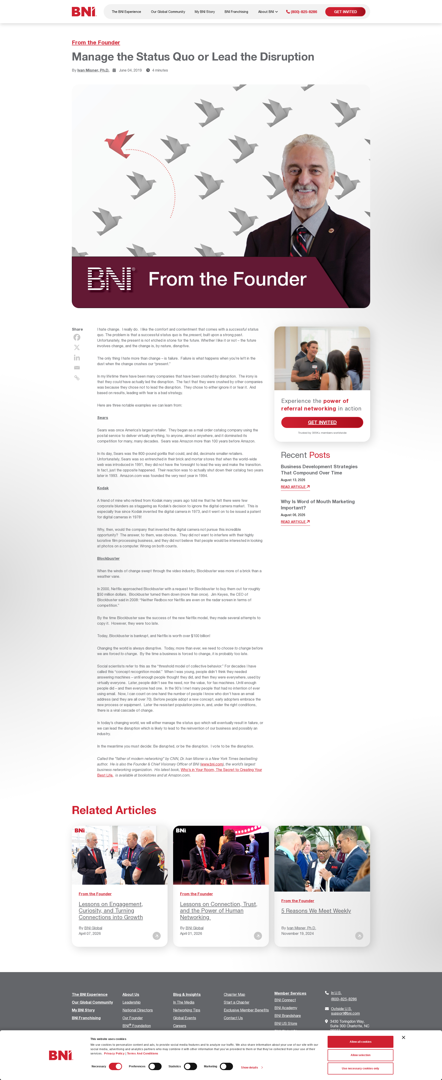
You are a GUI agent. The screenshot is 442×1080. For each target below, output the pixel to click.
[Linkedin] (76, 357)
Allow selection (360, 1055)
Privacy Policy (114, 1053)
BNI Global (93, 928)
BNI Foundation (136, 1025)
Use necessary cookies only (360, 1068)
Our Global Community (168, 12)
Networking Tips (186, 1010)
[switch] (155, 1066)
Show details (249, 1067)
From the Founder (96, 42)
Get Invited (345, 11)
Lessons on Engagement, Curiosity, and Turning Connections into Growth (111, 911)
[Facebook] (76, 337)
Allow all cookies (361, 1041)
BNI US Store (285, 1023)
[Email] (76, 367)
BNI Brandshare (287, 1015)
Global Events (184, 1018)
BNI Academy (285, 1007)
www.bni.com (212, 764)
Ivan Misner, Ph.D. (93, 70)
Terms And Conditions (142, 1053)
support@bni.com (345, 1010)
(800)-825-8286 (303, 11)
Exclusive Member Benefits (246, 1010)
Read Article (293, 487)
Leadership (131, 1002)
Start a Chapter (236, 1002)
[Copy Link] (76, 377)
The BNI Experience (126, 12)
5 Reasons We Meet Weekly (316, 910)
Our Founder (132, 1018)
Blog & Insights (187, 994)
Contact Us (233, 1018)
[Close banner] (403, 1037)
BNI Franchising (236, 12)
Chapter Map (234, 994)
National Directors (137, 1010)
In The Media (183, 1002)
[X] (76, 347)
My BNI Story (205, 12)
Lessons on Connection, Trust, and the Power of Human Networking (218, 911)
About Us (130, 994)
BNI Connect (285, 1000)
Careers (179, 1025)
